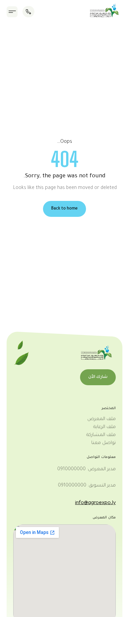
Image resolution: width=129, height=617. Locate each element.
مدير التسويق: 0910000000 (87, 485)
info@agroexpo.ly (95, 502)
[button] (12, 11)
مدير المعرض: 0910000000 (86, 469)
